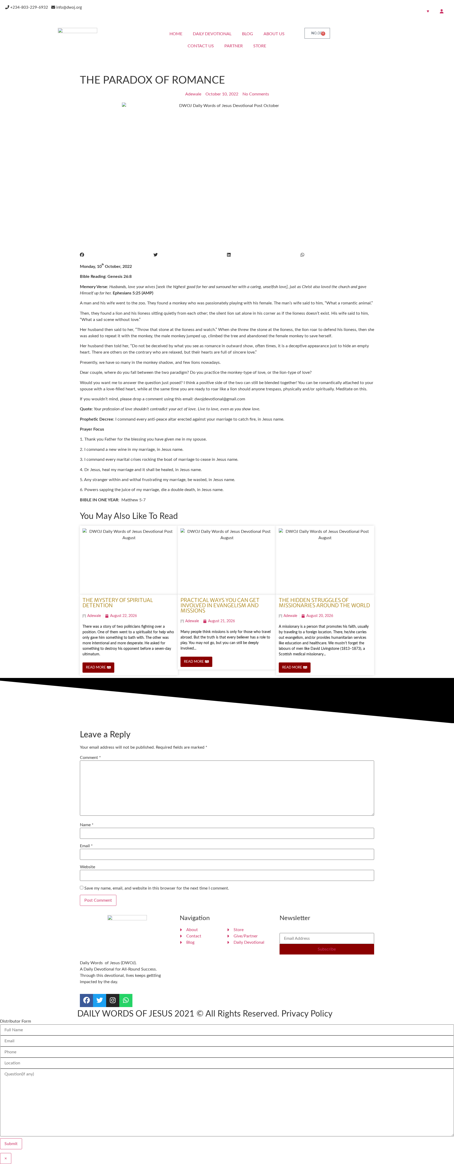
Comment (90, 757)
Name (87, 825)
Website (87, 867)
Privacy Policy (307, 1014)
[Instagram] (112, 1000)
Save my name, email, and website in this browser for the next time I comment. (156, 888)
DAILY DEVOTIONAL (212, 34)
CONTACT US (201, 46)
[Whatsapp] (125, 1000)
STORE (259, 46)
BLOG (247, 34)
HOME (175, 34)
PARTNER (233, 46)
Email (86, 846)
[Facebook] (86, 1000)
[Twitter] (99, 1000)
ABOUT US (274, 34)
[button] (116, 255)
